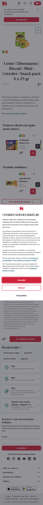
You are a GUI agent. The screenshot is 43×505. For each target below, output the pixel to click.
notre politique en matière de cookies (25, 260)
